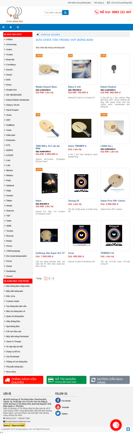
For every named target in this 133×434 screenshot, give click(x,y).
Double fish (11, 90)
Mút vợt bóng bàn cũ (15, 311)
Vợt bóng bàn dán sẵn (16, 306)
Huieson (10, 211)
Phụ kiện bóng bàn (14, 367)
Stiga (8, 190)
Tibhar (9, 201)
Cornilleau (11, 65)
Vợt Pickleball (12, 357)
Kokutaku (10, 140)
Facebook (66, 401)
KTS (8, 145)
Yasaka (9, 231)
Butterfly (10, 59)
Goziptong (11, 271)
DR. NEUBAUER (14, 95)
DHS (8, 80)
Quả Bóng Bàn (13, 326)
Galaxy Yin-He (12, 105)
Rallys (9, 241)
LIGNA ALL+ (107, 146)
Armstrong (11, 44)
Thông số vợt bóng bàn (16, 362)
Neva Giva (11, 372)
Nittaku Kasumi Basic (46, 87)
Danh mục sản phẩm (18, 281)
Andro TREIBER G (77, 146)
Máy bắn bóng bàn (14, 291)
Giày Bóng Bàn (13, 321)
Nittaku (9, 175)
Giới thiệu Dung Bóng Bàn (79, 3)
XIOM (8, 226)
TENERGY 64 (107, 253)
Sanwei (9, 195)
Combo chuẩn (12, 301)
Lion (8, 160)
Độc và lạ (10, 296)
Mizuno (9, 170)
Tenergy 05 (73, 201)
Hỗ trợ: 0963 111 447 (115, 12)
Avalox (9, 54)
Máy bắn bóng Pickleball (17, 336)
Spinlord (10, 185)
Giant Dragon (12, 110)
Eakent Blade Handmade (17, 100)
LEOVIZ (9, 155)
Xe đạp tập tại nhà (14, 346)
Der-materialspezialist (16, 256)
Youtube (65, 407)
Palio (8, 180)
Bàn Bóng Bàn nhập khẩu (18, 286)
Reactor (10, 236)
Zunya (9, 266)
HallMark (10, 125)
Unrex (9, 261)
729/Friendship (13, 251)
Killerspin (10, 135)
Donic (9, 85)
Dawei (9, 75)
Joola (8, 130)
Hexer (38, 201)
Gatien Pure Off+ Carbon (113, 201)
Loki (8, 165)
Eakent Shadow (108, 87)
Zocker (9, 276)
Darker (9, 70)
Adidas (9, 39)
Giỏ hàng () (99, 3)
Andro (9, 49)
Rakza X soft (74, 87)
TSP (8, 216)
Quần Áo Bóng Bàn (15, 316)
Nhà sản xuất (14, 34)
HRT (8, 120)
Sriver (71, 253)
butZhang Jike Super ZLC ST (50, 253)
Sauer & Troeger (13, 341)
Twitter (65, 414)
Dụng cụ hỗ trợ (13, 351)
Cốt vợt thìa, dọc (14, 331)
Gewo (9, 115)
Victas (9, 246)
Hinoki (9, 206)
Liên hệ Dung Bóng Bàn (121, 3)
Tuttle (8, 221)
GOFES (9, 150)
